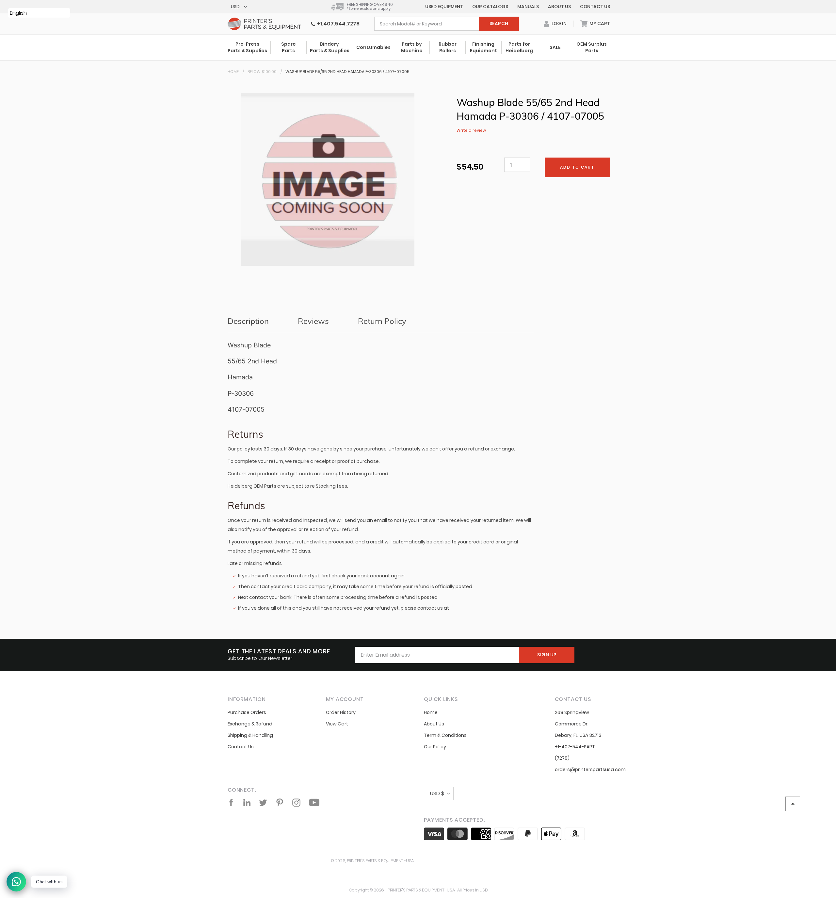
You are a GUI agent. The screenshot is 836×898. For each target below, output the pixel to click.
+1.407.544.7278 (337, 23)
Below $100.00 (262, 71)
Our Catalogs (490, 6)
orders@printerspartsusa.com (590, 769)
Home (233, 71)
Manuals (528, 6)
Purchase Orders (247, 712)
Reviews (313, 321)
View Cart (337, 724)
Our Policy (435, 746)
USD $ (437, 793)
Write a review (471, 130)
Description (248, 321)
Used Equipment (444, 6)
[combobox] (446, 24)
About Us (559, 6)
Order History (341, 712)
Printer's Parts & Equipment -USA (380, 861)
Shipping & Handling (250, 735)
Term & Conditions (445, 735)
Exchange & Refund (250, 724)
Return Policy (382, 321)
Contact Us (595, 6)
